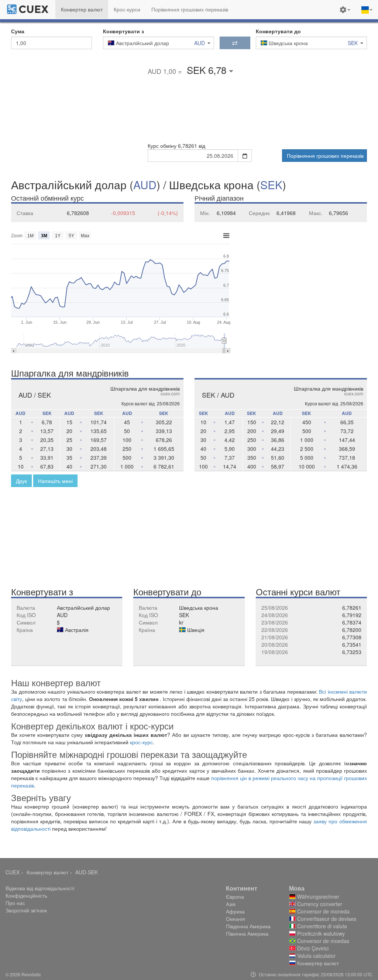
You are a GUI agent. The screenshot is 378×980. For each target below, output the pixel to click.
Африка (235, 911)
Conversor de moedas (322, 941)
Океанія (235, 918)
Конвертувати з (123, 31)
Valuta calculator (316, 955)
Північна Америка (247, 933)
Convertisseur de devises (326, 918)
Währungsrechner (317, 896)
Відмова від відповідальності (40, 888)
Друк (21, 480)
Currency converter (319, 904)
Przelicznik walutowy (320, 933)
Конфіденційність (26, 895)
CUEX (13, 872)
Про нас (15, 902)
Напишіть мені (55, 480)
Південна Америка (248, 926)
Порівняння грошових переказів (325, 155)
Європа (235, 896)
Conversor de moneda (323, 911)
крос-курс (141, 742)
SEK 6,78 (208, 69)
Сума (17, 31)
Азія (231, 904)
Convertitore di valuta (321, 926)
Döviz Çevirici (312, 948)
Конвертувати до (278, 31)
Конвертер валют (47, 872)
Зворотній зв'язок (26, 910)
